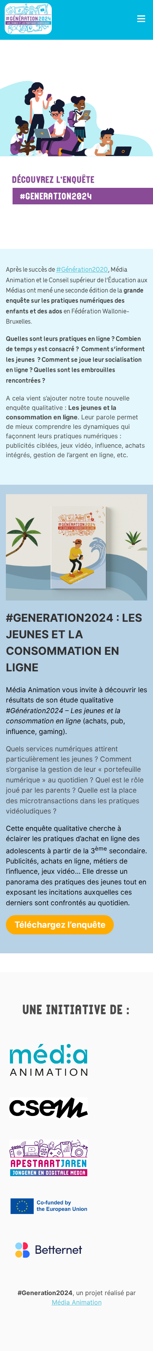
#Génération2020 (82, 270)
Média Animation (77, 1302)
